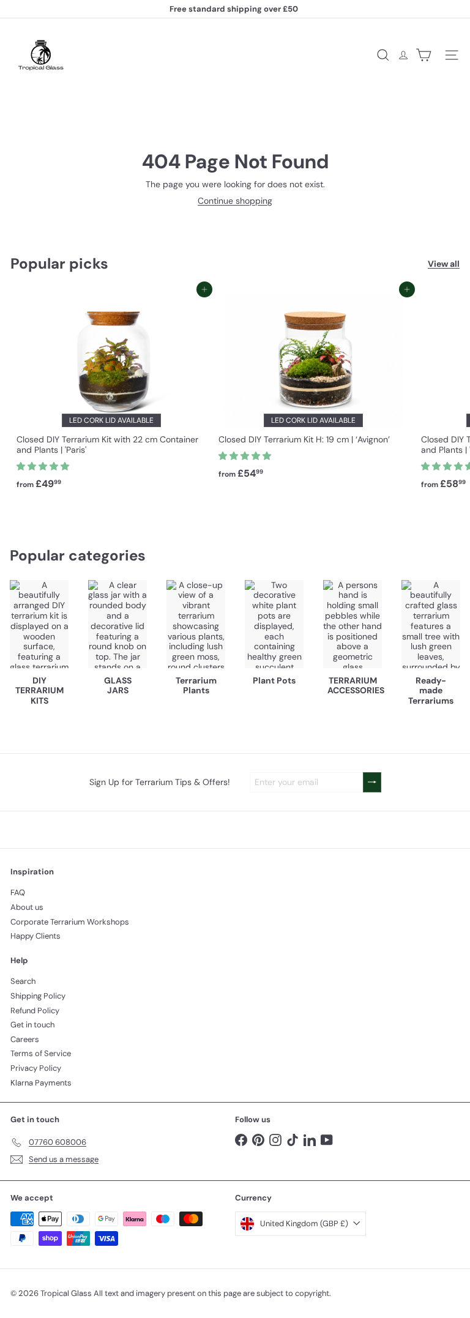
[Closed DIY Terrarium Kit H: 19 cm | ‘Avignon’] (313, 387)
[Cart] (423, 55)
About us (26, 907)
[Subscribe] (372, 782)
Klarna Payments (41, 1083)
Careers (24, 1039)
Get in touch (32, 1024)
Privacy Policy (35, 1068)
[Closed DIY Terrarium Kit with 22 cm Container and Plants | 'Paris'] (111, 392)
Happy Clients (35, 936)
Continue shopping (235, 200)
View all (444, 264)
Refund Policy (34, 1010)
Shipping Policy (37, 996)
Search (22, 981)
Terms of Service (40, 1053)
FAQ (17, 892)
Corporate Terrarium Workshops (69, 922)
